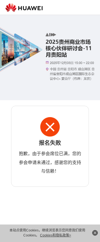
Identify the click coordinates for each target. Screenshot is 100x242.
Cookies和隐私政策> (55, 235)
